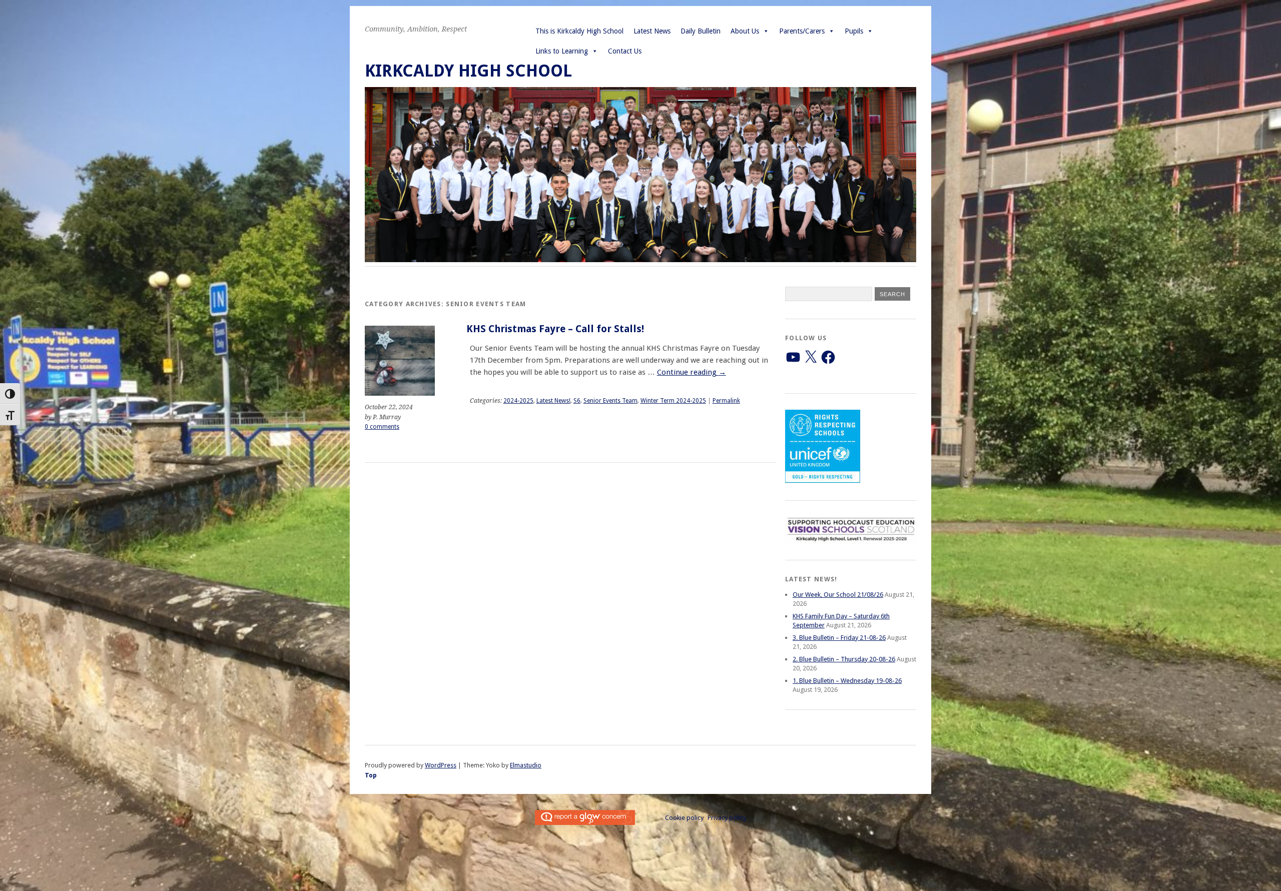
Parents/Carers (802, 31)
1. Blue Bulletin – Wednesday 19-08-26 (847, 680)
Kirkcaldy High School (468, 71)
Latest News (652, 31)
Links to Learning (561, 51)
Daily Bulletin (701, 31)
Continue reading (691, 372)
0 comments (382, 426)
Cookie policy (684, 817)
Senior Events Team (610, 400)
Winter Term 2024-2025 (673, 400)
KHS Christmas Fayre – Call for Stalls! (555, 329)
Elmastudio (525, 765)
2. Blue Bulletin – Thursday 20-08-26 (844, 659)
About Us (745, 31)
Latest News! (553, 400)
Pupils (854, 31)
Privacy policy (727, 817)
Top (371, 775)
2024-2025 (518, 400)
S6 (576, 400)
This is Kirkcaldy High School (579, 31)
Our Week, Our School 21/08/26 (838, 594)
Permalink (726, 400)
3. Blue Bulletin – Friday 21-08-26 (839, 637)
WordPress (440, 765)
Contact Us (625, 51)
